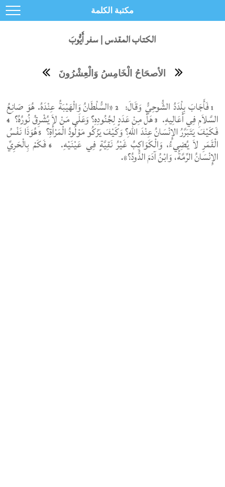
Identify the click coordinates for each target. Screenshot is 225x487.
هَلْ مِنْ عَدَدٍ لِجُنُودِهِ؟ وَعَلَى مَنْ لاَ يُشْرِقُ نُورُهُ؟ (83, 119)
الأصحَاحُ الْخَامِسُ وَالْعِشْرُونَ (112, 73)
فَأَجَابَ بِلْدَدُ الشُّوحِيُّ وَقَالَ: (165, 107)
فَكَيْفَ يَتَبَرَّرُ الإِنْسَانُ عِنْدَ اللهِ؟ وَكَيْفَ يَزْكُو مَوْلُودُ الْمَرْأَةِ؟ (131, 132)
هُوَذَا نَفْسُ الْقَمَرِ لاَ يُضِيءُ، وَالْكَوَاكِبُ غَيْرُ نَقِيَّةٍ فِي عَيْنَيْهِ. (112, 138)
